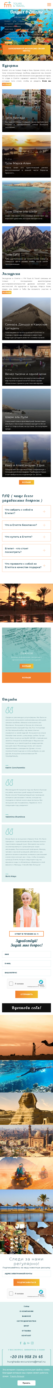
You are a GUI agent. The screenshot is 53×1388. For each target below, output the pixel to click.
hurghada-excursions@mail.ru (26, 1361)
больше (26, 677)
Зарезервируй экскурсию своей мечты (26, 49)
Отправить (26, 994)
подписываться (26, 1282)
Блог (26, 1326)
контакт (26, 1336)
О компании (26, 1311)
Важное (26, 1316)
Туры (26, 1306)
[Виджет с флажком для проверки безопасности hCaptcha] (26, 984)
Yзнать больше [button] (17, 1376)
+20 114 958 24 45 (26, 1356)
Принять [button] (26, 1383)
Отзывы (26, 1331)
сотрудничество (26, 1321)
